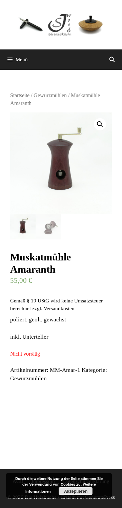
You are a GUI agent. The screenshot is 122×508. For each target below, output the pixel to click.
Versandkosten (59, 308)
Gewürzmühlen (50, 95)
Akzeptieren (75, 491)
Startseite (19, 95)
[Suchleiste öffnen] (112, 59)
